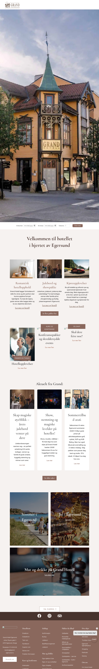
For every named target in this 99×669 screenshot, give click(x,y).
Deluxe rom (25, 650)
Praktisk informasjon (28, 654)
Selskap (45, 628)
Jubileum (45, 640)
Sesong (84, 656)
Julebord (45, 647)
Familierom (25, 644)
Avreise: (41, 226)
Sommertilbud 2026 (77, 430)
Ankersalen (25, 665)
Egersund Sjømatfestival (86, 644)
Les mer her (22, 368)
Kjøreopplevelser (77, 283)
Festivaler (85, 652)
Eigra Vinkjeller (46, 665)
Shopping (85, 649)
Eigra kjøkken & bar (48, 658)
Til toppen (48, 609)
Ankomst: (19, 226)
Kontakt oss (10, 659)
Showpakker (66, 653)
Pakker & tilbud (68, 628)
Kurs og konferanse (29, 660)
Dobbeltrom (25, 637)
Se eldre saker (49, 478)
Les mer (22, 465)
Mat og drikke (47, 653)
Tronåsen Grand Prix (88, 640)
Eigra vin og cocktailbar (49, 662)
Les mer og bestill (22, 308)
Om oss (85, 662)
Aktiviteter (85, 637)
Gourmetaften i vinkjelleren (66, 648)
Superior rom (26, 647)
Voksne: (61, 226)
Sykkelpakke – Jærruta (69, 656)
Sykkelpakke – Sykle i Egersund (68, 660)
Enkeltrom (25, 633)
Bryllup (44, 637)
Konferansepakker (67, 665)
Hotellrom (26, 628)
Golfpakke (65, 633)
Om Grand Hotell (87, 667)
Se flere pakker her (50, 313)
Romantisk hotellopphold (66, 637)
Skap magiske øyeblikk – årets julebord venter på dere (22, 430)
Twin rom (25, 640)
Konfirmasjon (46, 633)
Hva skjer (85, 628)
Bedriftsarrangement (48, 644)
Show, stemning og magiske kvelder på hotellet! (49, 430)
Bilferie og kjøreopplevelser (67, 643)
